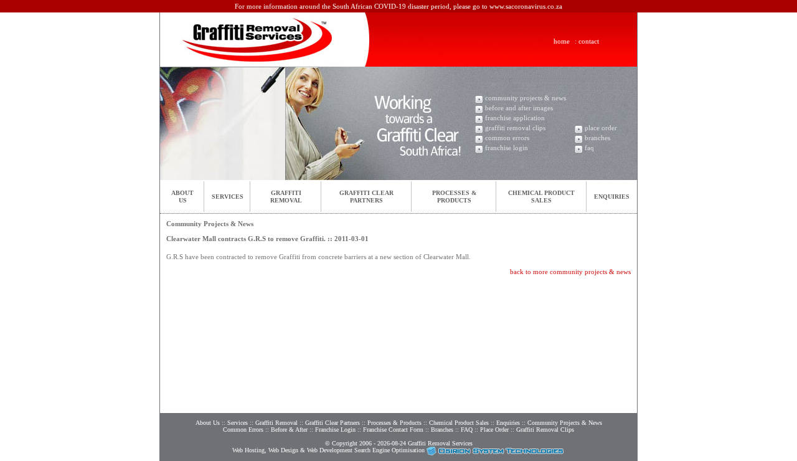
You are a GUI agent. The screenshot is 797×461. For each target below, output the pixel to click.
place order (601, 127)
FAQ (467, 429)
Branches (442, 429)
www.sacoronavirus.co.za (525, 6)
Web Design (283, 450)
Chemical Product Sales (460, 422)
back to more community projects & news (570, 271)
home (562, 41)
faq (589, 147)
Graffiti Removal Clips (545, 429)
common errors (507, 137)
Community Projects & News (564, 422)
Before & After (289, 429)
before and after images (519, 108)
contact (588, 41)
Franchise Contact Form (393, 429)
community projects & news (525, 98)
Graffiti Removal (276, 422)
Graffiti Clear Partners (332, 422)
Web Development (329, 450)
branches (597, 137)
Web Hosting (248, 450)
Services (227, 196)
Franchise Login (335, 429)
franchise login (506, 147)
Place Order (494, 429)
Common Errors (243, 429)
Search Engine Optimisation (389, 450)
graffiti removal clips (515, 127)
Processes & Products (394, 422)
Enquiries (612, 196)
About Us (208, 422)
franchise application (515, 117)
